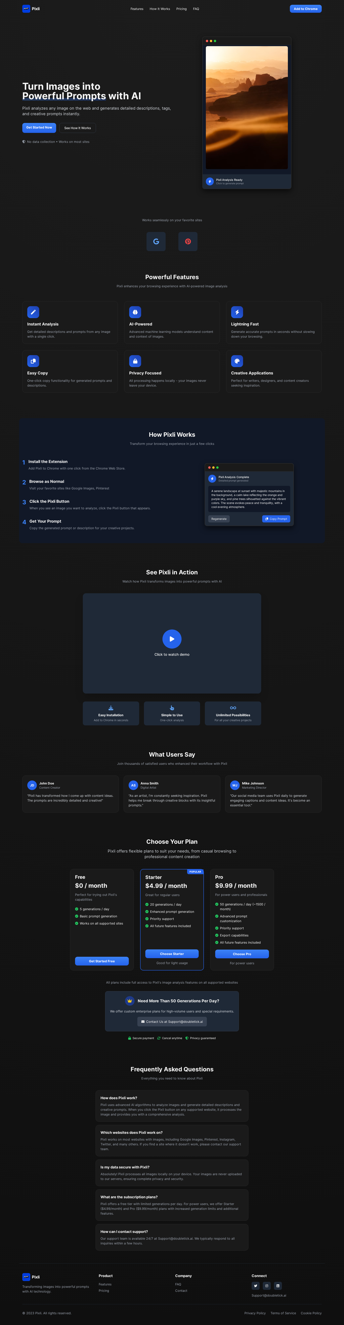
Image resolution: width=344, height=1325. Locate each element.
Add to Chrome (306, 9)
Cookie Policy (311, 1313)
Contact (181, 1291)
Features (137, 9)
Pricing (181, 9)
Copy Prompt (278, 518)
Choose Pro (242, 954)
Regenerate (219, 518)
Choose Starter (172, 954)
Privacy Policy (255, 1313)
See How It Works (77, 128)
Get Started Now (39, 127)
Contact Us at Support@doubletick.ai (174, 1022)
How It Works (160, 9)
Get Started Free (102, 961)
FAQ (196, 9)
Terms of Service (283, 1313)
